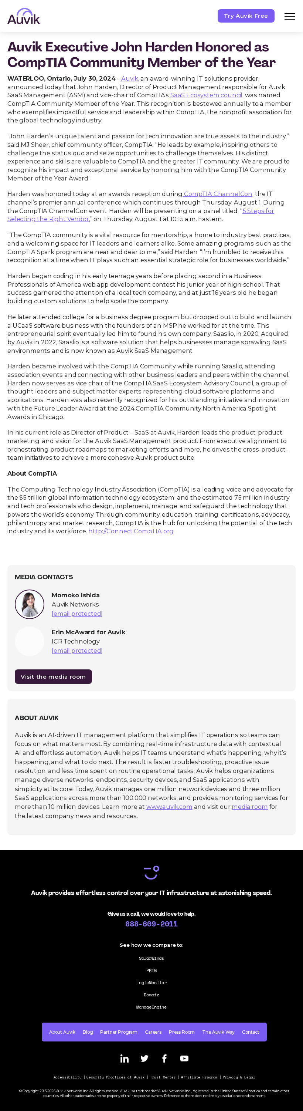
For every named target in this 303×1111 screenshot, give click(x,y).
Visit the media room (53, 676)
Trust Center (163, 1077)
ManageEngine (151, 1007)
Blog (88, 1032)
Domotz (151, 995)
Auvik (129, 78)
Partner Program (118, 1032)
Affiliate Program (199, 1077)
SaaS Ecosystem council (205, 95)
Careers (153, 1032)
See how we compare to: (151, 945)
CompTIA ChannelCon (217, 193)
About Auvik (62, 1032)
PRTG (151, 970)
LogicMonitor (151, 982)
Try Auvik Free (246, 15)
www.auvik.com (169, 806)
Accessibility (68, 1077)
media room (250, 806)
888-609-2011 (151, 923)
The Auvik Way (218, 1032)
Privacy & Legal (239, 1077)
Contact (250, 1032)
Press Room (182, 1032)
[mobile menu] (289, 15)
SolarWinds (151, 958)
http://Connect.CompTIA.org (131, 531)
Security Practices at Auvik (115, 1077)
